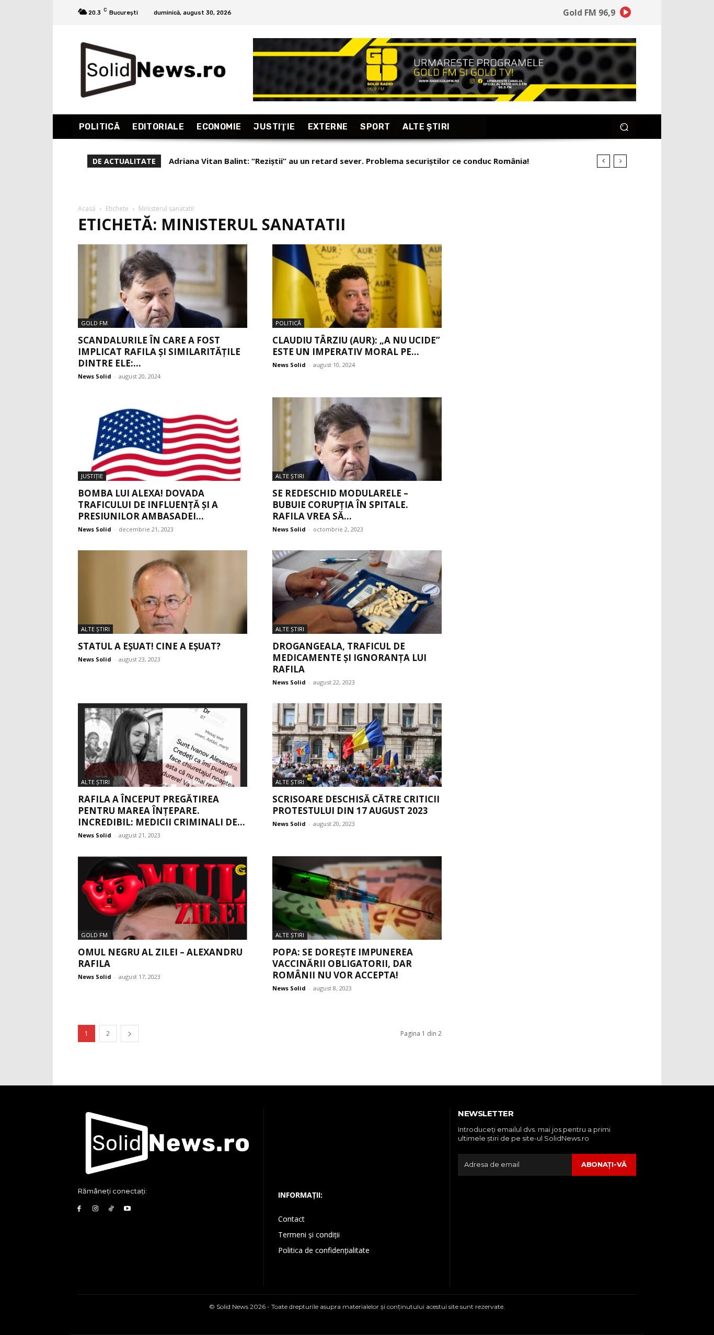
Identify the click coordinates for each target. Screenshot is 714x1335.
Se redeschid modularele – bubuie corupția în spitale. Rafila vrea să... (340, 504)
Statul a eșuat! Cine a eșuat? (149, 646)
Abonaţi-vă (604, 1164)
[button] (624, 126)
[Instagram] (95, 1208)
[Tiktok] (111, 1208)
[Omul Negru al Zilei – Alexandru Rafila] (162, 898)
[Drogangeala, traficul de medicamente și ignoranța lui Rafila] (357, 592)
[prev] (603, 161)
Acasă (87, 208)
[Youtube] (127, 1208)
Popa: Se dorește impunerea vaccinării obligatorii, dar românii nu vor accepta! (342, 963)
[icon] (625, 13)
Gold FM (94, 323)
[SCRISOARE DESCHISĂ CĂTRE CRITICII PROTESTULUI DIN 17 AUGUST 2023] (357, 745)
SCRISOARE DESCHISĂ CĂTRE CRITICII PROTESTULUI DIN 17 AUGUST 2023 (356, 805)
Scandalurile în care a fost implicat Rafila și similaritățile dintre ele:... (159, 351)
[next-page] (130, 1033)
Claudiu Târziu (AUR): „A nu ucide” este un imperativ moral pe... (356, 346)
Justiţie (92, 476)
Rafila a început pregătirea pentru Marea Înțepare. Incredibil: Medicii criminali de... (161, 810)
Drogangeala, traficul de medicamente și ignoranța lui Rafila (349, 657)
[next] (620, 161)
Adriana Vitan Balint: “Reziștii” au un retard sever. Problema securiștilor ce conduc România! (349, 161)
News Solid (94, 376)
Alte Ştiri (289, 476)
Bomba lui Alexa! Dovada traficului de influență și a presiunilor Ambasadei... (148, 504)
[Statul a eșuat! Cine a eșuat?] (162, 592)
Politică (288, 323)
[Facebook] (79, 1208)
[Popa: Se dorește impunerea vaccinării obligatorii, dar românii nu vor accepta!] (357, 898)
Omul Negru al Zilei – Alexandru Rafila (160, 958)
